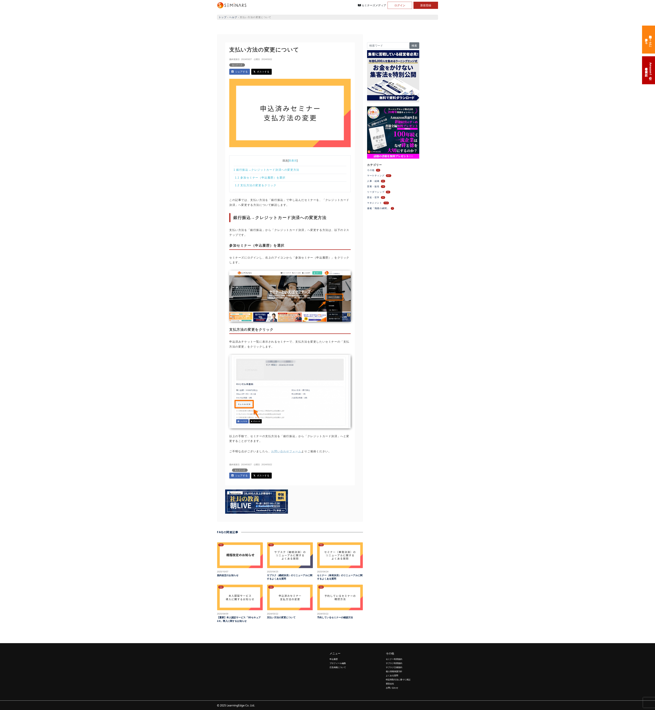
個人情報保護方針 (394, 671)
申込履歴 (334, 659)
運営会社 (390, 683)
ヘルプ (233, 17)
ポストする (263, 71)
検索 (414, 45)
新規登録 (425, 5)
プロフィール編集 (338, 663)
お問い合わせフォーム (286, 451)
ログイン (399, 5)
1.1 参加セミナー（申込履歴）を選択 (260, 177)
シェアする (241, 71)
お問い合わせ (392, 687)
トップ (223, 17)
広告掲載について (338, 667)
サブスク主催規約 (394, 667)
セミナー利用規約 (394, 659)
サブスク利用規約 (394, 663)
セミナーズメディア (373, 5)
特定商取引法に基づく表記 (398, 679)
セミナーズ (237, 65)
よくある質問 (392, 675)
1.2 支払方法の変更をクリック (255, 185)
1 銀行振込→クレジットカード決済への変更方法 (266, 169)
